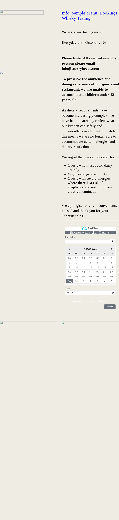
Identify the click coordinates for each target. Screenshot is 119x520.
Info (65, 12)
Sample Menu (84, 12)
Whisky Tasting (76, 18)
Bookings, (109, 12)
